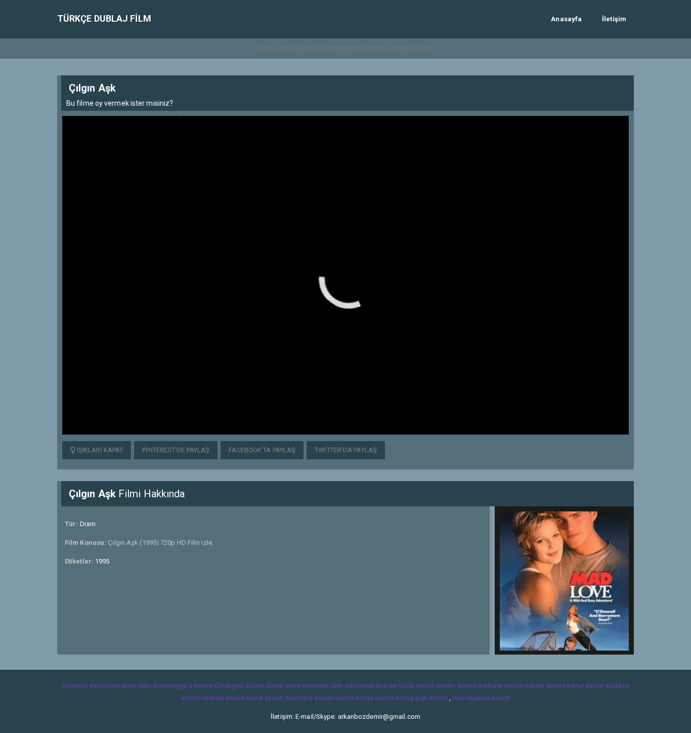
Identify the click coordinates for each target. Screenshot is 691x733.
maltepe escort (500, 685)
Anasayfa (566, 19)
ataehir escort (456, 685)
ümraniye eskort (133, 685)
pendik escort (545, 685)
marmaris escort (309, 698)
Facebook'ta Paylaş (262, 450)
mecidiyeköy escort (481, 698)
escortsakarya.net (371, 685)
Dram (88, 524)
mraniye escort (223, 698)
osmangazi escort (186, 685)
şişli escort (431, 698)
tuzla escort (416, 685)
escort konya (354, 698)
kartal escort (585, 685)
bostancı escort (85, 685)
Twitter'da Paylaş (346, 450)
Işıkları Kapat (99, 450)
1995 (102, 561)
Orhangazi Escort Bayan (249, 685)
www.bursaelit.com (314, 685)
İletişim (614, 19)
